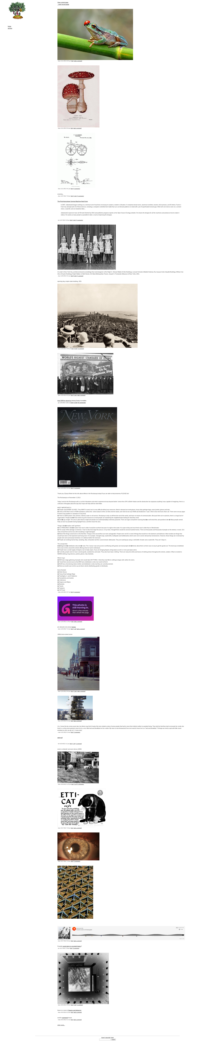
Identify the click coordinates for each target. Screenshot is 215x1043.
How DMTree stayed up (64, 400)
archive (10, 28)
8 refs (75, 276)
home (9, 26)
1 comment (80, 276)
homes (74, 627)
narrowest (65, 1017)
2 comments (77, 488)
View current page (62, 2)
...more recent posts (63, 4)
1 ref (75, 629)
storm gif (59, 737)
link (72, 61)
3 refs (75, 348)
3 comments (77, 188)
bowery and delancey (75, 1010)
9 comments (81, 402)
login (112, 1037)
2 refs (75, 196)
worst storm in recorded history (72, 946)
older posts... (61, 1025)
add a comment (78, 61)
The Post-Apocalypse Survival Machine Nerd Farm (72, 201)
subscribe (107, 1037)
